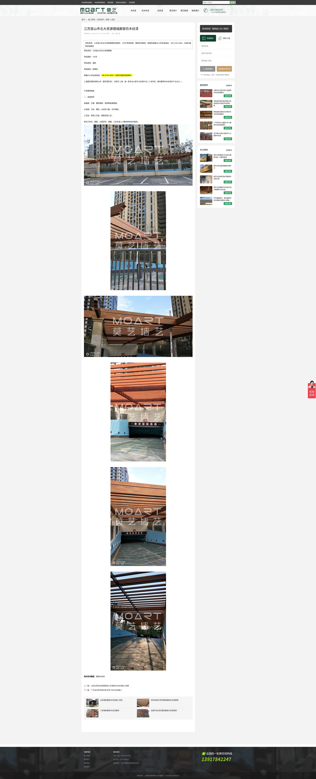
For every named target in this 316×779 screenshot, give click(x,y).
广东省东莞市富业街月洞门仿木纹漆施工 (106, 690)
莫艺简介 (173, 10)
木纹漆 (133, 10)
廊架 (107, 19)
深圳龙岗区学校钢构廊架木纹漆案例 (164, 700)
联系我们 (195, 10)
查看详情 (228, 96)
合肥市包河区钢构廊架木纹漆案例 (164, 710)
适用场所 (100, 19)
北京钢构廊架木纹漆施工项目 (111, 700)
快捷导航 (87, 752)
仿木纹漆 (145, 10)
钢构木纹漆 (100, 676)
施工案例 (91, 19)
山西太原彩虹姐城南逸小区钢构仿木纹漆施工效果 (110, 685)
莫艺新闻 (184, 10)
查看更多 (229, 85)
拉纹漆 (160, 10)
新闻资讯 (87, 763)
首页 (83, 19)
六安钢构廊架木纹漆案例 (109, 710)
